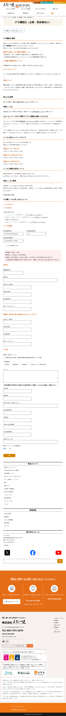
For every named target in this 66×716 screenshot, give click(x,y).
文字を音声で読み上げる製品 (11, 470)
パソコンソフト (8, 495)
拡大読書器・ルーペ (9, 473)
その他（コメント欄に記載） (38, 364)
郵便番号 (8, 270)
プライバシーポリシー (18, 706)
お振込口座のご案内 (8, 194)
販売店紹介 (7, 523)
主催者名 (5, 417)
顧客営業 (15, 364)
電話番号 (8, 299)
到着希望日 (8, 231)
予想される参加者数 (8, 424)
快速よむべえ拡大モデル (12, 219)
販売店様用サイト (59, 2)
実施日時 (5, 395)
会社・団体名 (8, 319)
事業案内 (56, 620)
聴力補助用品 (7, 498)
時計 (5, 482)
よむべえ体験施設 (8, 520)
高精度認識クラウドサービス (27, 121)
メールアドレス (10, 306)
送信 (9, 455)
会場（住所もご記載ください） (11, 403)
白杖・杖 (6, 485)
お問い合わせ (57, 631)
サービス (6, 504)
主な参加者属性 (7, 431)
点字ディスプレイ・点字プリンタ (12, 476)
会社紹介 (6, 545)
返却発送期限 (9, 238)
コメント (5, 369)
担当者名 (7, 326)
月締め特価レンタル (38, 111)
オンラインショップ (8, 646)
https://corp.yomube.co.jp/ (9, 636)
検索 (60, 561)
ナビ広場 (30, 646)
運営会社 (37, 2)
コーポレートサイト (59, 618)
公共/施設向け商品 (47, 2)
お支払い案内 (7, 513)
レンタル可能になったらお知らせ (33, 215)
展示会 (7, 364)
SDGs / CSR (57, 625)
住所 (7, 277)
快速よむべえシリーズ (9, 467)
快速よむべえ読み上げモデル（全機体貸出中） (18, 217)
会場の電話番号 (7, 410)
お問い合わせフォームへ (12, 601)
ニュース (56, 629)
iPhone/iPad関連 (8, 492)
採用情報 (56, 627)
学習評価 (24, 364)
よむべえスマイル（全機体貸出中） (15, 215)
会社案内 (56, 622)
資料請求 (6, 516)
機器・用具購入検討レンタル (21, 102)
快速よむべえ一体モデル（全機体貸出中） (16, 222)
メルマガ (6, 526)
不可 (5, 448)
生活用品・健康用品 (9, 488)
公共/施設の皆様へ (20, 646)
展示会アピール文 (8, 439)
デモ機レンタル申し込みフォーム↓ (14, 31)
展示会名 (5, 388)
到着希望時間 (31, 231)
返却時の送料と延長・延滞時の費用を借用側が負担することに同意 (23, 357)
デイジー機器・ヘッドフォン (11, 479)
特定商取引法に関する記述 (18, 710)
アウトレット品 (8, 501)
